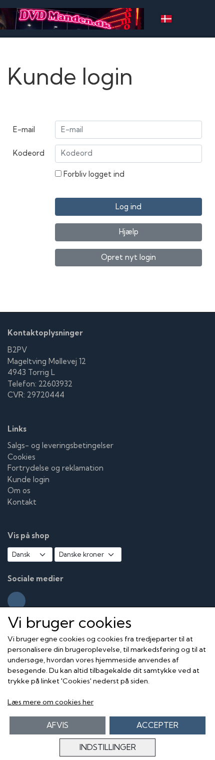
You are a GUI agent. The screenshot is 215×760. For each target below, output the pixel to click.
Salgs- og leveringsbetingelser (61, 445)
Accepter (157, 725)
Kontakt (22, 502)
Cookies (22, 457)
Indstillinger (108, 747)
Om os (19, 490)
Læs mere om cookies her (51, 701)
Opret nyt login (128, 257)
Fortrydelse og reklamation (56, 468)
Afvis (57, 725)
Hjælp (128, 231)
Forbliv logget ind (93, 174)
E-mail (24, 129)
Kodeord (28, 153)
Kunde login (29, 479)
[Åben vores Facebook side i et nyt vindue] (17, 601)
